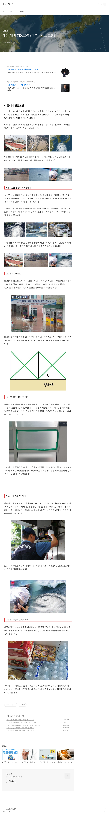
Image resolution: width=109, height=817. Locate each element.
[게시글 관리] (15, 705)
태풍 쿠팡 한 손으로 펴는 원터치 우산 (22, 69)
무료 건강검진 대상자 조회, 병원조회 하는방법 (21, 725)
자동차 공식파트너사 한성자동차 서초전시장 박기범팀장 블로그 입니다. (30, 89)
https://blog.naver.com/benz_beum (18, 82)
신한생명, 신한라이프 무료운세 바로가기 (20, 722)
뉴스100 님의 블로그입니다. (14, 777)
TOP (104, 810)
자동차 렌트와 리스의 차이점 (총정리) (19, 730)
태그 (11, 12)
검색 (99, 4)
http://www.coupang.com (15, 66)
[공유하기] (12, 705)
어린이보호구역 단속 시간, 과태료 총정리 (20, 728)
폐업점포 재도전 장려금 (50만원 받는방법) (20, 720)
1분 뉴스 (8, 4)
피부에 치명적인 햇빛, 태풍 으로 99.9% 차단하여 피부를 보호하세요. (31, 73)
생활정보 (9, 716)
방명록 (22, 12)
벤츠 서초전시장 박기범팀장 (18, 85)
